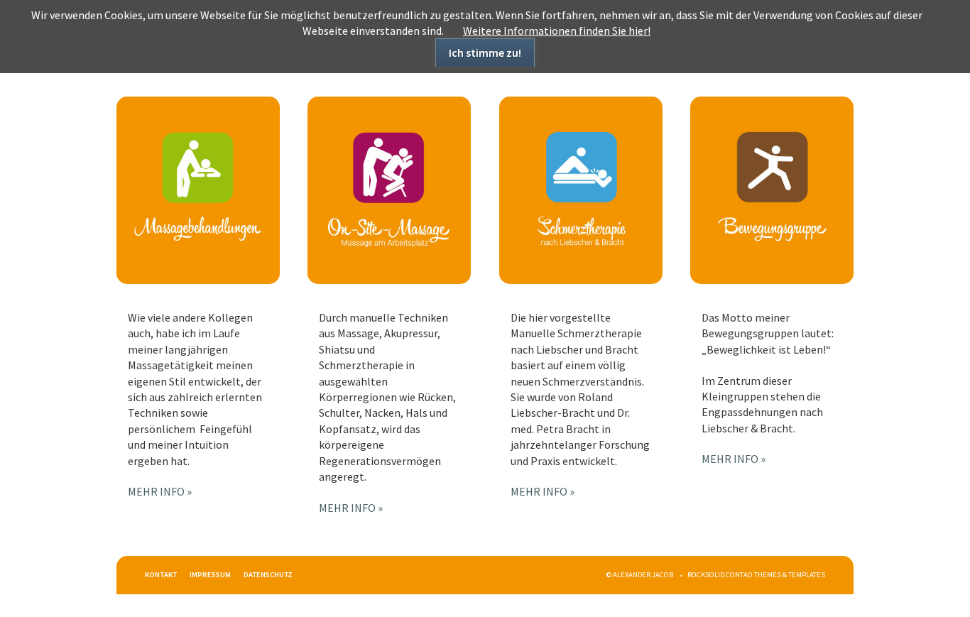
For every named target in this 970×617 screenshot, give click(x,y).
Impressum (210, 574)
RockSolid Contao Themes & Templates (756, 574)
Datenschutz (268, 574)
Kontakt (161, 574)
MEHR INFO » (160, 491)
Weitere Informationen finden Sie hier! (556, 30)
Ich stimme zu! (485, 52)
